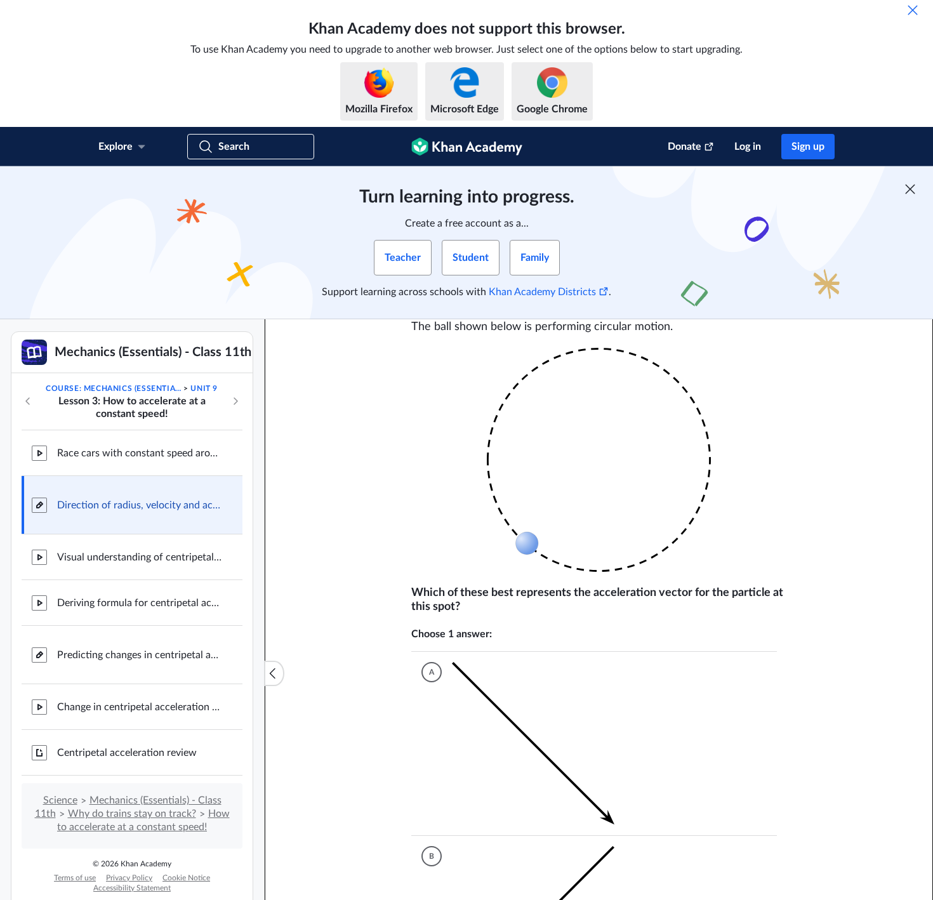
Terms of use (75, 878)
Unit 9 (204, 388)
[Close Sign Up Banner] (910, 189)
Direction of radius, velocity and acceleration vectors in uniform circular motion (139, 505)
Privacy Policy (129, 878)
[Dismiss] (913, 10)
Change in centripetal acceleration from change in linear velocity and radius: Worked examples (139, 707)
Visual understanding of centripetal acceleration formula (139, 557)
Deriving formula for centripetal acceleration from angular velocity (139, 603)
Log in (747, 147)
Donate (684, 147)
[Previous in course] (28, 401)
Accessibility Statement (132, 888)
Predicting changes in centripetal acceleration (139, 655)
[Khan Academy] (466, 147)
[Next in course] (235, 401)
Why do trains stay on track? (132, 814)
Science (60, 800)
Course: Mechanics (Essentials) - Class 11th (114, 388)
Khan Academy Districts (542, 292)
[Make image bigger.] (599, 460)
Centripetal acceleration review (127, 753)
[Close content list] (274, 673)
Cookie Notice (186, 878)
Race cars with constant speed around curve (139, 453)
